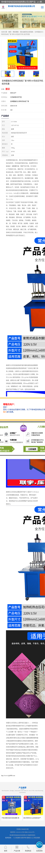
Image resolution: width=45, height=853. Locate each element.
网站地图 (37, 838)
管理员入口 (30, 838)
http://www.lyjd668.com (8, 775)
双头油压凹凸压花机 (26, 32)
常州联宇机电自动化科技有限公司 (19, 835)
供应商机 (16, 32)
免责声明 (23, 838)
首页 (9, 32)
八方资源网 (16, 838)
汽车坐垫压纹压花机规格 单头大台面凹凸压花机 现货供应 (20, 818)
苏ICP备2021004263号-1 (28, 832)
